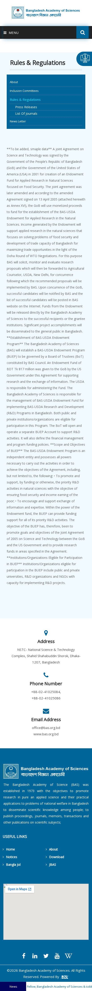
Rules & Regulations (25, 99)
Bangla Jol (13, 864)
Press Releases (23, 107)
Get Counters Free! (76, 872)
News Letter (18, 121)
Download (56, 857)
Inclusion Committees (24, 91)
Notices (11, 857)
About (14, 82)
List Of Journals (23, 113)
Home (10, 849)
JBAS (52, 864)
